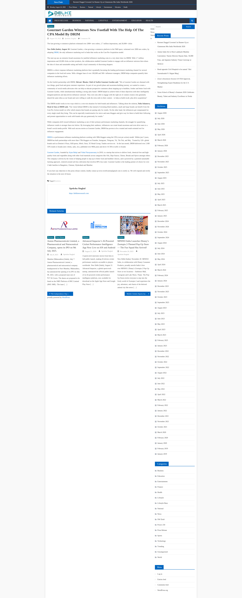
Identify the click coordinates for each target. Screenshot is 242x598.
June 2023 (161, 319)
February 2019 (162, 449)
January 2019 (162, 454)
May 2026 (161, 129)
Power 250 (161, 525)
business (58, 181)
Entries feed (161, 579)
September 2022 (163, 367)
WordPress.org (162, 590)
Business (82, 7)
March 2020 (161, 432)
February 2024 (162, 275)
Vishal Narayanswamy (89, 152)
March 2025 (161, 205)
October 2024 (162, 232)
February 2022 (162, 405)
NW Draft (161, 519)
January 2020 (162, 443)
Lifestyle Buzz (162, 503)
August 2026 (162, 113)
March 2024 (161, 270)
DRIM (56, 52)
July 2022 (160, 378)
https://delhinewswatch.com (79, 193)
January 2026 (162, 151)
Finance (160, 487)
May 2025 (161, 194)
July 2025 (160, 183)
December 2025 (163, 156)
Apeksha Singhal (70, 38)
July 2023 (160, 313)
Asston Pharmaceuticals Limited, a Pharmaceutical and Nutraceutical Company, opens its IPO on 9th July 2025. (63, 246)
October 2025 (162, 167)
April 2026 (161, 135)
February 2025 (162, 210)
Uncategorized (162, 552)
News (159, 514)
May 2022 (161, 389)
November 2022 (163, 357)
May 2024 (161, 259)
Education (118, 7)
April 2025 (161, 200)
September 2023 (163, 302)
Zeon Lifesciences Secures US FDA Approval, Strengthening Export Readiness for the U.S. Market (173, 83)
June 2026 (161, 124)
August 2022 (162, 373)
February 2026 (162, 145)
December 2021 (163, 416)
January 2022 (162, 411)
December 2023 (163, 286)
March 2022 (161, 400)
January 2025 (162, 216)
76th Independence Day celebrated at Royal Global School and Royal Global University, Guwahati (62, 294)
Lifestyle (98, 7)
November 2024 (163, 227)
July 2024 (160, 248)
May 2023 (161, 324)
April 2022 (161, 394)
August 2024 (162, 243)
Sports (159, 536)
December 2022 (163, 351)
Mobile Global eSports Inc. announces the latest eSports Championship (138, 294)
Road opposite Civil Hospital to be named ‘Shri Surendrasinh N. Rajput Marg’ (174, 71)
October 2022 (162, 362)
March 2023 (161, 335)
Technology (161, 541)
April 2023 (161, 329)
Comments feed (163, 585)
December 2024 (163, 221)
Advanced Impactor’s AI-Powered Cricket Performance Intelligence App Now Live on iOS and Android (98, 244)
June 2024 (161, 254)
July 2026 (160, 118)
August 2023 (162, 308)
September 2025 (163, 173)
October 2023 (162, 297)
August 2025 (162, 178)
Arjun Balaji (73, 152)
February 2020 (162, 438)
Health (125, 7)
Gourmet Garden (53, 152)
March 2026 (161, 140)
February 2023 (162, 340)
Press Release (73, 7)
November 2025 (163, 162)
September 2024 (163, 237)
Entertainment (108, 7)
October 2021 (162, 427)
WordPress (66, 297)
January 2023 (162, 346)
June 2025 (161, 189)
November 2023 (163, 292)
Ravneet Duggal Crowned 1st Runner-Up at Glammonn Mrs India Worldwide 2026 (102, 2)
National (90, 7)
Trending (160, 546)
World (159, 557)
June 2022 (161, 384)
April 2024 (161, 265)
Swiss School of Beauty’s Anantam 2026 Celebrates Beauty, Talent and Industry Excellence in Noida (175, 94)
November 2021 (163, 421)
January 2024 (162, 281)
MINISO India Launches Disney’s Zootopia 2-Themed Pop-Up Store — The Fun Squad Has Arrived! (133, 244)
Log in (159, 574)
